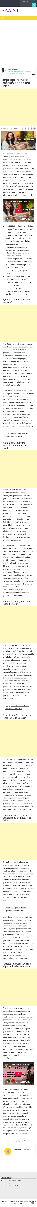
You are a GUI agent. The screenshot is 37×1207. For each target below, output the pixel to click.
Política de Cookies (11, 1185)
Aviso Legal (8, 1183)
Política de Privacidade (12, 1180)
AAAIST (10, 10)
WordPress (14, 1202)
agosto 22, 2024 (7, 128)
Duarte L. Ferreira (21, 1150)
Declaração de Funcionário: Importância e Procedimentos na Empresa (20, 72)
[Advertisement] (18, 41)
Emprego (16, 128)
